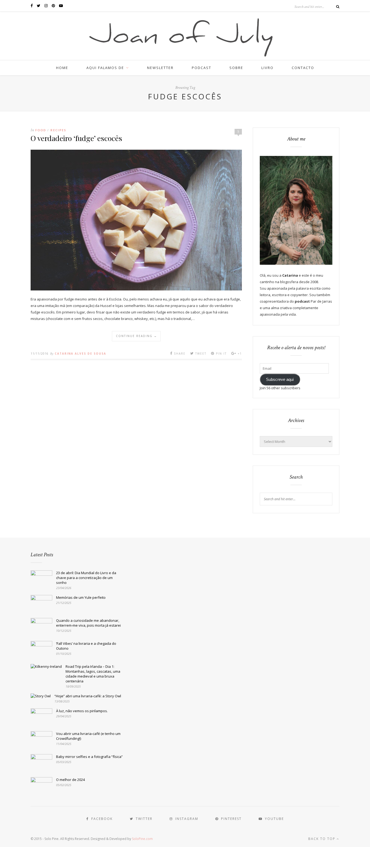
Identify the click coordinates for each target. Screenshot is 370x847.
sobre (236, 67)
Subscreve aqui (280, 379)
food (40, 130)
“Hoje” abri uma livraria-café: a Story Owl (87, 696)
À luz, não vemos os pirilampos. (82, 710)
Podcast (201, 67)
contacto (303, 67)
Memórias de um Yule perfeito (81, 597)
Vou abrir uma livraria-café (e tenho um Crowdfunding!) (88, 736)
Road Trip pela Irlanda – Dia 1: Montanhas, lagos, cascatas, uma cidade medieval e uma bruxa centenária (93, 674)
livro (267, 67)
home (62, 67)
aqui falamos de (105, 67)
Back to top (322, 838)
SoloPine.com (142, 838)
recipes (58, 130)
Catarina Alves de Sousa (80, 353)
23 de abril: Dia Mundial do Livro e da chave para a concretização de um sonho (86, 577)
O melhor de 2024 (70, 779)
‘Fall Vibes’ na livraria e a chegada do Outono (86, 646)
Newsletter (160, 67)
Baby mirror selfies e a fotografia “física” (89, 756)
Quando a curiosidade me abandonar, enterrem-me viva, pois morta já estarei (88, 623)
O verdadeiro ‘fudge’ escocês (76, 138)
